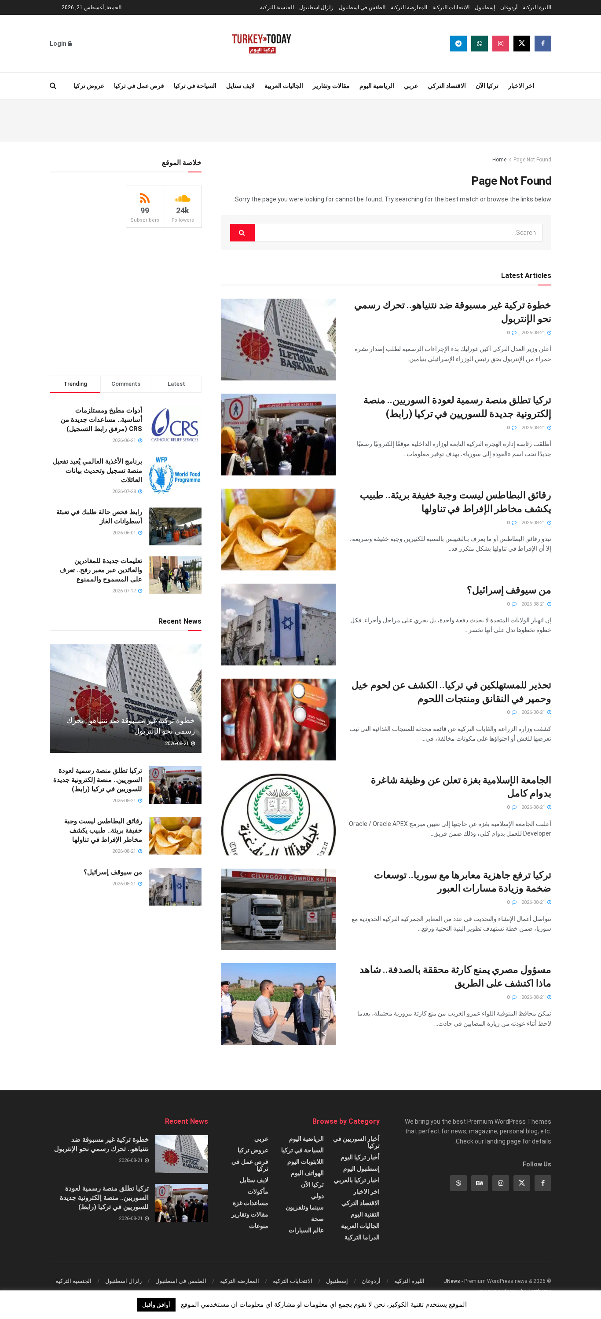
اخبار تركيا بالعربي (357, 1180)
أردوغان (508, 7)
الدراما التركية (362, 1237)
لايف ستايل (240, 85)
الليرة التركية (537, 7)
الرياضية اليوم (376, 85)
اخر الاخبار (521, 85)
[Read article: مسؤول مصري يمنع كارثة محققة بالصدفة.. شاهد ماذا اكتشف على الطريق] (278, 1004)
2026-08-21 (533, 333)
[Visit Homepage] (261, 43)
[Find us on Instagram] (500, 43)
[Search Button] (53, 86)
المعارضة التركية (409, 7)
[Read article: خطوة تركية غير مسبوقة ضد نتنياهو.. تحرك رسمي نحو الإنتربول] (278, 339)
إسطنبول (485, 7)
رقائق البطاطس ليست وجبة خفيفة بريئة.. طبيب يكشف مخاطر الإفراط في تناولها (103, 830)
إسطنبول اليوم (361, 1168)
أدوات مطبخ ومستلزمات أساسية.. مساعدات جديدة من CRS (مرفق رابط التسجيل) (101, 419)
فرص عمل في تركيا (139, 85)
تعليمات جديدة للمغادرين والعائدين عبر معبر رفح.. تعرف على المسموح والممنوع (100, 570)
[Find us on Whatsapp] (479, 43)
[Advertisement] (300, 119)
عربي (411, 85)
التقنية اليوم (365, 1214)
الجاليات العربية (283, 85)
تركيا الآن (487, 85)
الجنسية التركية (277, 7)
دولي (317, 1195)
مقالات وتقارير (331, 85)
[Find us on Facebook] (543, 43)
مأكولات (258, 1191)
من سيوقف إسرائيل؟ (509, 590)
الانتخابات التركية (450, 7)
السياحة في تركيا (195, 85)
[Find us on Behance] (479, 1183)
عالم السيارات (306, 1230)
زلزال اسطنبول (316, 7)
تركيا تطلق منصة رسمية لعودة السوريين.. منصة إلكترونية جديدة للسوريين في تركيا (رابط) (97, 780)
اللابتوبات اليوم (305, 1161)
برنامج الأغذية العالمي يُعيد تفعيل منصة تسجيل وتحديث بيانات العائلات (97, 470)
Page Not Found (532, 160)
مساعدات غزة (250, 1202)
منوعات (258, 1225)
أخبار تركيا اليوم (360, 1157)
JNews (452, 1281)
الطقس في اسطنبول (362, 7)
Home (499, 160)
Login (59, 43)
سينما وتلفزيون (305, 1207)
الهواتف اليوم (307, 1173)
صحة (317, 1218)
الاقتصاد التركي (447, 85)
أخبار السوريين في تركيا (356, 1142)
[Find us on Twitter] (521, 43)
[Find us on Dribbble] (458, 1183)
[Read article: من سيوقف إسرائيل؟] (278, 624)
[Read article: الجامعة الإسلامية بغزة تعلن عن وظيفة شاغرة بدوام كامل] (278, 814)
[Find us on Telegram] (458, 43)
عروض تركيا (88, 85)
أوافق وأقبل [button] (156, 1304)
